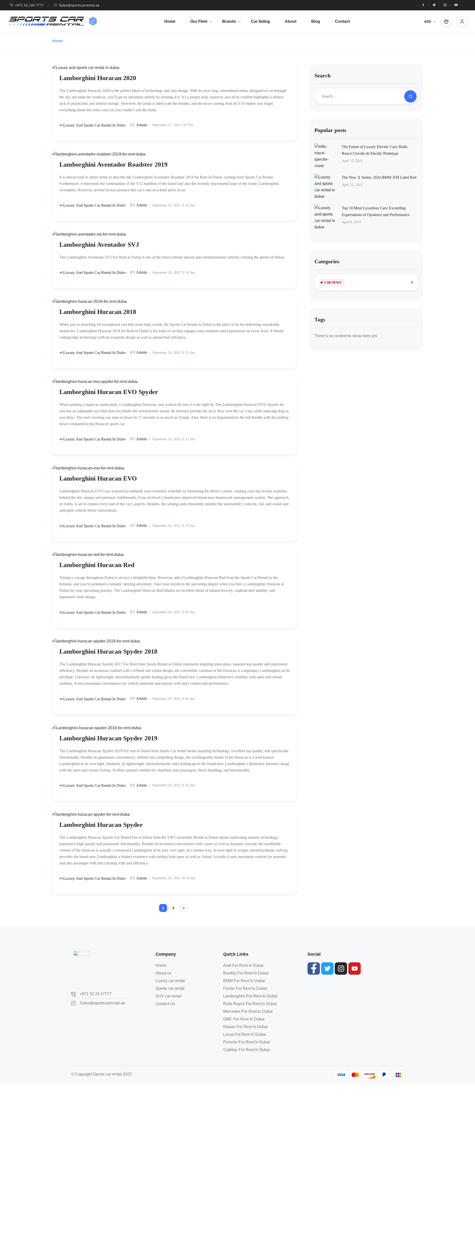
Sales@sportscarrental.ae (79, 5)
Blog (315, 21)
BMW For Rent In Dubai (244, 981)
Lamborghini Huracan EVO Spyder (108, 392)
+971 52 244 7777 (29, 5)
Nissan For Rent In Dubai (245, 1027)
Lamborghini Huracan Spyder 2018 (108, 651)
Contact (342, 21)
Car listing (260, 21)
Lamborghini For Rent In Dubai (250, 996)
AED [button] (427, 21)
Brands (229, 21)
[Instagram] (341, 968)
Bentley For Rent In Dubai (246, 973)
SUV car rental (168, 996)
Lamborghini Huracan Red (96, 565)
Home (169, 21)
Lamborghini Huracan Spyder (101, 824)
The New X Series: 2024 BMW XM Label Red (379, 177)
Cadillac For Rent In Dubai (246, 1050)
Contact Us (165, 1004)
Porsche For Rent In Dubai (246, 1042)
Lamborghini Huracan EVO (98, 478)
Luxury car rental (170, 981)
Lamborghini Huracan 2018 (97, 311)
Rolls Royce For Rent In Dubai (250, 1004)
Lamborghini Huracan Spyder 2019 (108, 738)
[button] (446, 21)
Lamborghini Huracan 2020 (97, 78)
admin (138, 125)
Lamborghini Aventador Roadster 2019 (113, 164)
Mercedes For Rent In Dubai (248, 1011)
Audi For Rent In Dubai (243, 965)
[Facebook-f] (314, 968)
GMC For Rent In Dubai (243, 1019)
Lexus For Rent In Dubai (244, 1034)
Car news (332, 282)
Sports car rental (170, 988)
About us (163, 973)
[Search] (410, 96)
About (290, 21)
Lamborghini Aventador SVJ (99, 244)
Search (322, 75)
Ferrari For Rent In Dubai (245, 988)
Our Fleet (198, 21)
